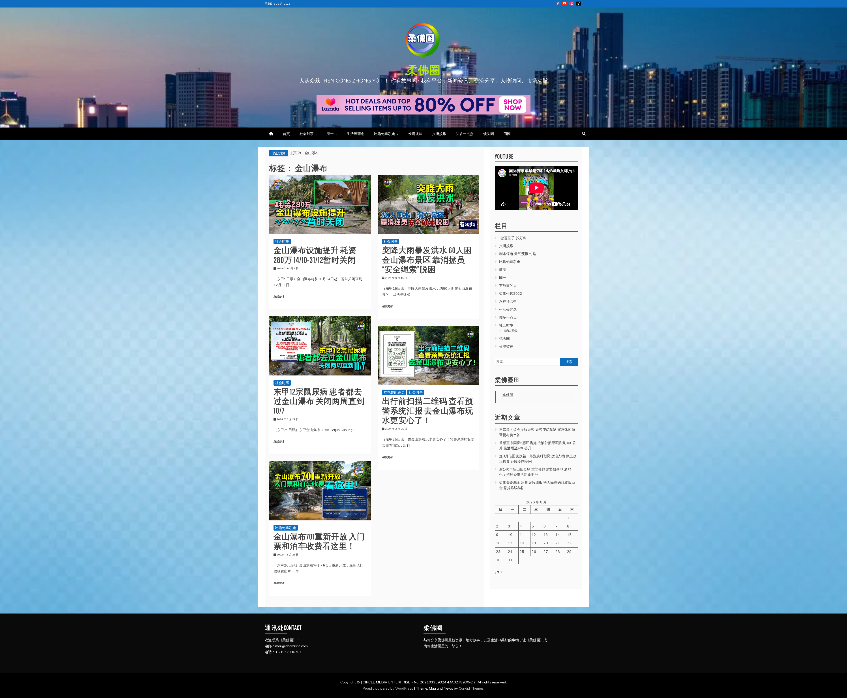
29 (569, 551)
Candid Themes (471, 688)
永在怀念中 (508, 301)
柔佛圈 (423, 69)
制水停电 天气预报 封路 (517, 253)
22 (569, 543)
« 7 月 (499, 572)
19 (534, 543)
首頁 (286, 133)
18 (522, 543)
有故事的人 (508, 285)
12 (534, 534)
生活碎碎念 (355, 133)
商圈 (507, 133)
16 (498, 543)
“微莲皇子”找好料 (513, 238)
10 (510, 534)
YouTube (565, 4)
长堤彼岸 (415, 133)
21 (557, 543)
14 (557, 534)
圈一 (330, 133)
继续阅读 (279, 296)
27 (545, 551)
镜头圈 (488, 133)
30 (498, 560)
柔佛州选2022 (510, 293)
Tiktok (578, 4)
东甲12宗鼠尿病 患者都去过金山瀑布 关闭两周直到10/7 (319, 401)
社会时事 (307, 133)
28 (557, 551)
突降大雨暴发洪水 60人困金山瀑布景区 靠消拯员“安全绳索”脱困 (427, 260)
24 (510, 551)
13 (545, 534)
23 (498, 551)
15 (569, 534)
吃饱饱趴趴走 (384, 133)
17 (510, 543)
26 (534, 551)
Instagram (571, 4)
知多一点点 (465, 133)
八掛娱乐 (439, 133)
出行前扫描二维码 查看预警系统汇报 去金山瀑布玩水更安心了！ (427, 410)
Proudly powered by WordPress (388, 688)
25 (522, 551)
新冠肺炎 (511, 330)
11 (522, 534)
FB (558, 4)
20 (545, 543)
